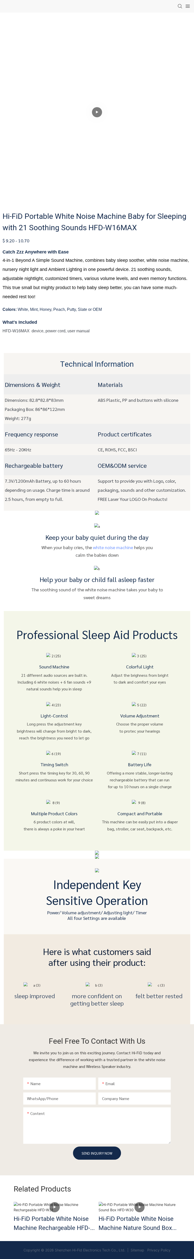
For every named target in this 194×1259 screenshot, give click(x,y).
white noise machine (113, 547)
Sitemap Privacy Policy (150, 1250)
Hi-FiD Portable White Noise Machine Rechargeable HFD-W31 (52, 1224)
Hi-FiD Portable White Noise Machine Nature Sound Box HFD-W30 (136, 1224)
